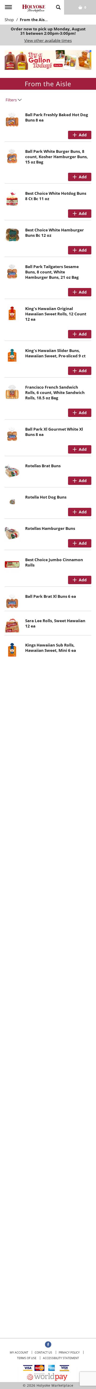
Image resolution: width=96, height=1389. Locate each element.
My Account (19, 1352)
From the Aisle (34, 19)
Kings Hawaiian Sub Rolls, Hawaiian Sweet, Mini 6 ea (50, 647)
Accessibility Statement (61, 1358)
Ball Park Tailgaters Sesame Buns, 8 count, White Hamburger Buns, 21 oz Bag (52, 272)
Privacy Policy (69, 1352)
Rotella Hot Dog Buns (45, 497)
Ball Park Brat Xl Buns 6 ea (50, 596)
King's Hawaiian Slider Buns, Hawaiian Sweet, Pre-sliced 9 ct (55, 353)
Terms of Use (26, 1358)
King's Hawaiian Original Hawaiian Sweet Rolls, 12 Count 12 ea (55, 314)
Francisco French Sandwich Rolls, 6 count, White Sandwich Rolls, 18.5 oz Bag (55, 392)
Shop (9, 19)
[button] (48, 59)
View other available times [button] (48, 40)
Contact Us (43, 1352)
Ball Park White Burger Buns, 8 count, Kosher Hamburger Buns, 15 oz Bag (56, 157)
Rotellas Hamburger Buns (50, 528)
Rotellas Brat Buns (43, 465)
